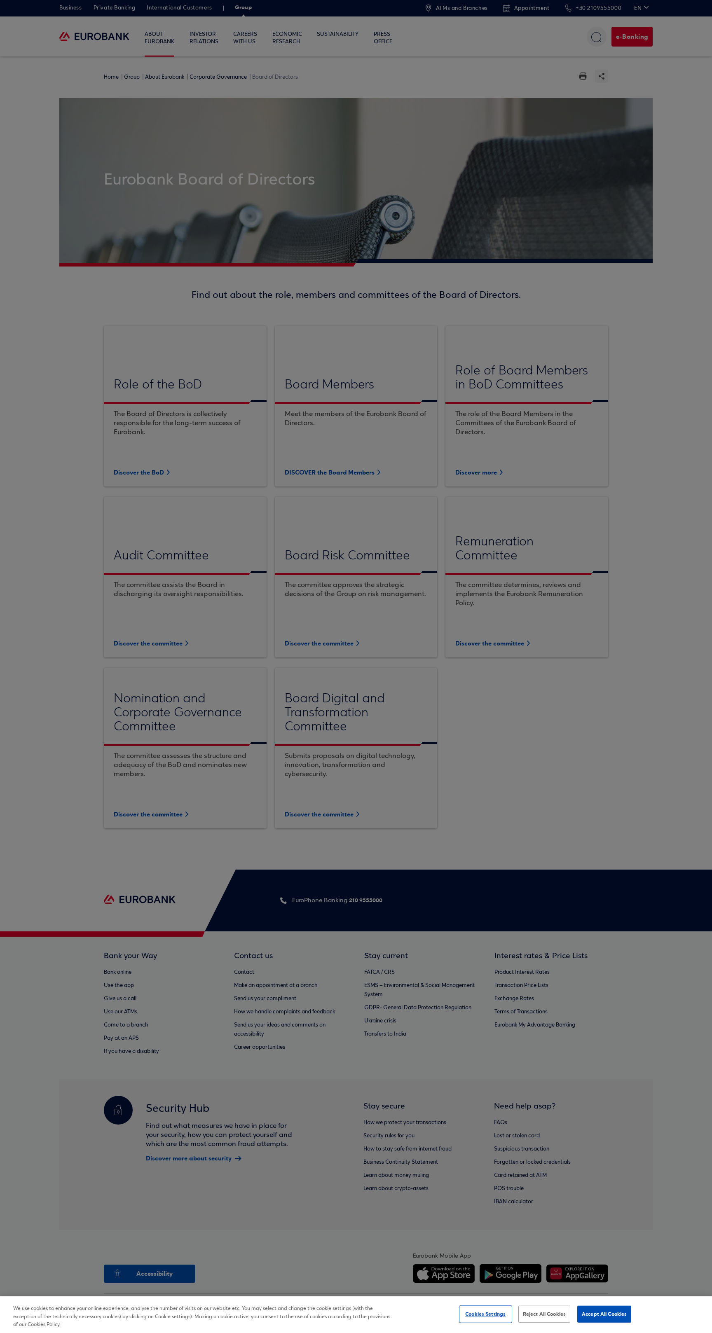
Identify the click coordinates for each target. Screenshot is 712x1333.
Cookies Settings (485, 1313)
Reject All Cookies (544, 1313)
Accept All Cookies (604, 1313)
